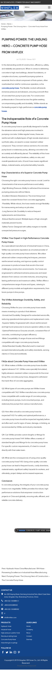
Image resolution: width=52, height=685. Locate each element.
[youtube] (18, 653)
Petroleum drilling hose (9, 636)
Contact (29, 636)
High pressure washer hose (10, 633)
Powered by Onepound (26, 666)
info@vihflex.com (10, 617)
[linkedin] (10, 653)
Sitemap (29, 639)
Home (28, 626)
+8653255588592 (11, 605)
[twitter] (6, 653)
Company (29, 629)
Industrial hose (6, 629)
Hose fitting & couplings (9, 643)
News (28, 633)
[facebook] (2, 653)
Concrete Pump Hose (8, 639)
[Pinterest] (14, 653)
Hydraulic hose (6, 626)
